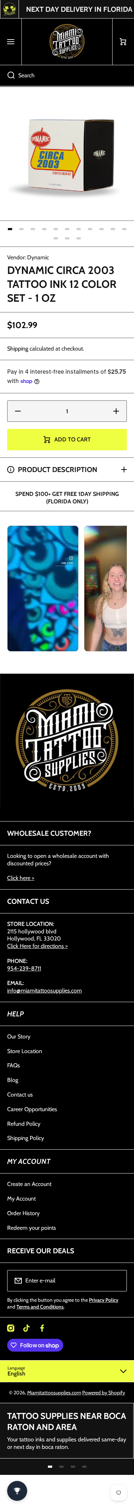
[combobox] (67, 75)
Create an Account (29, 1184)
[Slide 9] (101, 229)
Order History (23, 1213)
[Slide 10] (113, 229)
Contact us (20, 1094)
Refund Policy (23, 1123)
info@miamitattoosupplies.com (44, 990)
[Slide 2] (21, 229)
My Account (21, 1198)
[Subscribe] (117, 1280)
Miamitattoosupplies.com (54, 1392)
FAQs (13, 1065)
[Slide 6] (67, 229)
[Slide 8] (90, 229)
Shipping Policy (25, 1138)
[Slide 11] (124, 229)
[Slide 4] (44, 229)
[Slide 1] (10, 229)
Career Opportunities (32, 1109)
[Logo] (67, 42)
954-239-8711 (24, 968)
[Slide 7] (78, 229)
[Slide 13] (67, 238)
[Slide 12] (56, 238)
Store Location (24, 1051)
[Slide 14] (78, 238)
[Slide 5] (56, 229)
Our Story (18, 1036)
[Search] (7, 75)
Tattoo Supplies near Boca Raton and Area (66, 1421)
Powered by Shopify (103, 1392)
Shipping (17, 348)
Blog (12, 1080)
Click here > (20, 878)
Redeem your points (31, 1227)
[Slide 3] (33, 229)
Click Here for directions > (37, 946)
